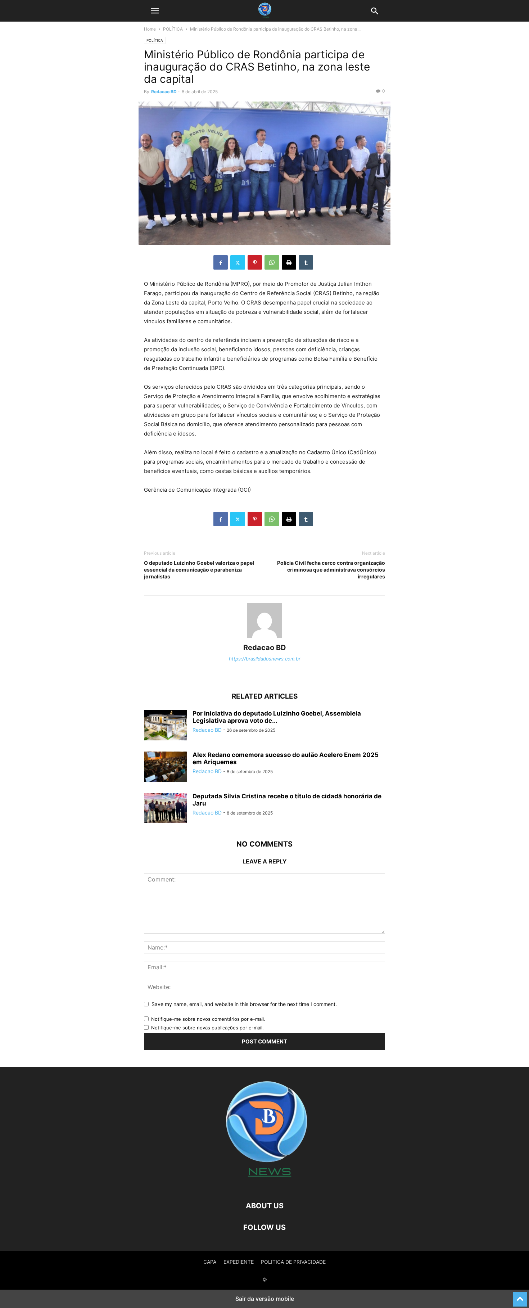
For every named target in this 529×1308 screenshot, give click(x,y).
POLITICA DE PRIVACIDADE (293, 1262)
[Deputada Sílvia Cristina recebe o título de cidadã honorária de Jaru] (165, 809)
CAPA (209, 1262)
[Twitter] (237, 262)
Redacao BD (164, 91)
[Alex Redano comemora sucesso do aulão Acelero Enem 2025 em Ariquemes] (165, 767)
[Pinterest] (255, 262)
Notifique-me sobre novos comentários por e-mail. (208, 1019)
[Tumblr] (306, 262)
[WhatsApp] (271, 262)
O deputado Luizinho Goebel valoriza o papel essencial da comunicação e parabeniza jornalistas (199, 569)
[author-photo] (264, 638)
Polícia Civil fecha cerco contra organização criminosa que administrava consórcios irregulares (331, 569)
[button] (155, 11)
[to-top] (520, 1296)
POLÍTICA (173, 29)
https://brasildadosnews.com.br (264, 659)
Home (150, 29)
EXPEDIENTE (238, 1262)
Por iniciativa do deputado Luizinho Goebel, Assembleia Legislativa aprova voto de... (277, 717)
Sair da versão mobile (264, 1298)
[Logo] (264, 1184)
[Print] (289, 262)
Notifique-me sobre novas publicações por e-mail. (207, 1027)
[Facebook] (220, 262)
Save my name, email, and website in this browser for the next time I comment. (244, 1004)
